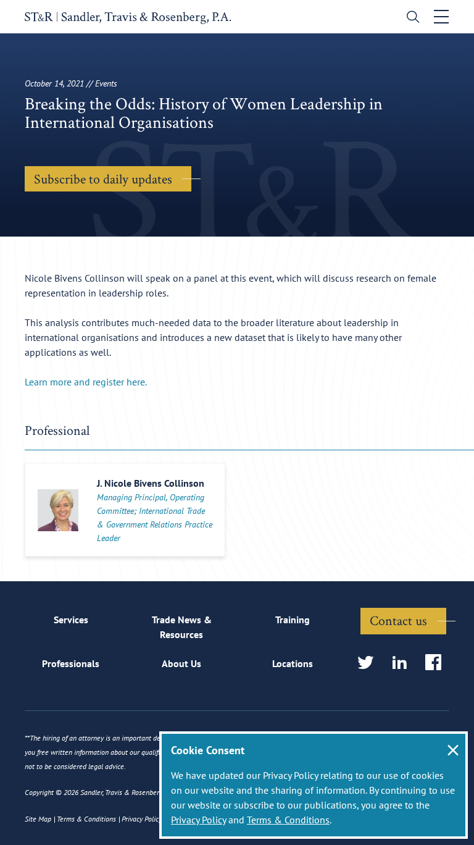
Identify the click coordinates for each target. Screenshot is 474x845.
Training (292, 619)
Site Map (38, 818)
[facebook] (437, 663)
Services (71, 619)
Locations (292, 663)
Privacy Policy (198, 819)
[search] (410, 18)
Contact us (398, 620)
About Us (181, 663)
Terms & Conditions (288, 819)
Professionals (70, 663)
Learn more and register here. (86, 382)
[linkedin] (403, 663)
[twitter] (369, 663)
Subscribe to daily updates (103, 178)
